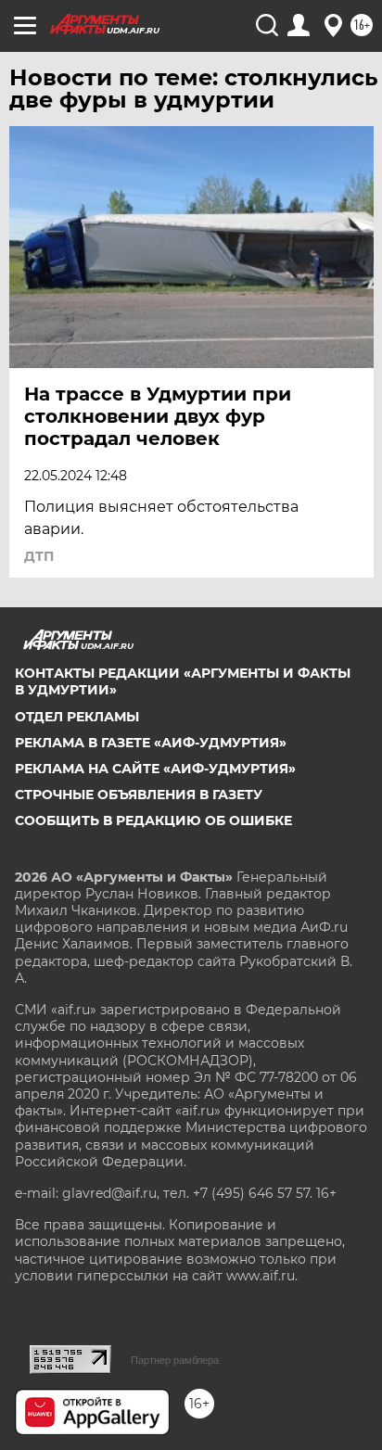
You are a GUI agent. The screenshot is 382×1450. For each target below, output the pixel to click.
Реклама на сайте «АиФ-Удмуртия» (155, 768)
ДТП (39, 556)
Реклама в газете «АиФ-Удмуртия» (150, 742)
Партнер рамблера (175, 1360)
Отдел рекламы (77, 716)
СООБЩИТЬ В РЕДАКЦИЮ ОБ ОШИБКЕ (153, 820)
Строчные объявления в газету (138, 794)
